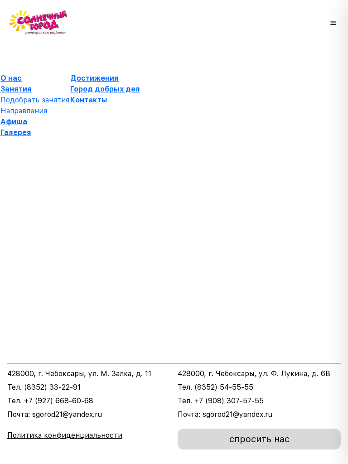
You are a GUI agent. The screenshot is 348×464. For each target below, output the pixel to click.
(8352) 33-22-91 (52, 387)
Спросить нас (259, 439)
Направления (23, 110)
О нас (11, 78)
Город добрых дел (105, 89)
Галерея (15, 132)
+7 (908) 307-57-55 (229, 400)
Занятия (16, 89)
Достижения (94, 78)
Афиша (13, 121)
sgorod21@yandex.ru (67, 414)
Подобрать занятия (34, 100)
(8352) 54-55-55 (223, 387)
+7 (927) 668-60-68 (58, 400)
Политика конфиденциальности (64, 435)
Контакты (88, 100)
